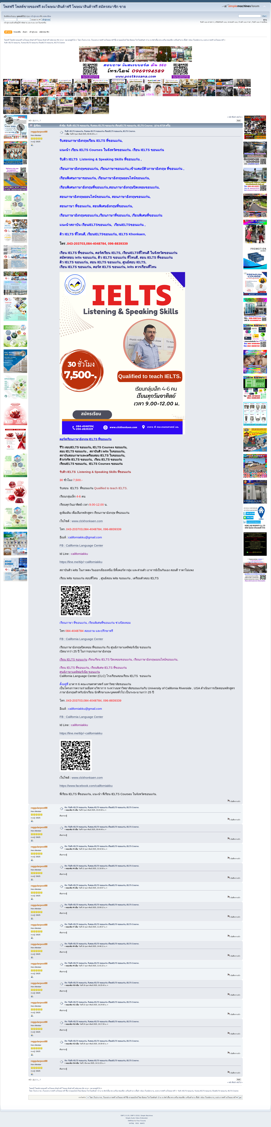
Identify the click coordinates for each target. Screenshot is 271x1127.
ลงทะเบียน (47, 16)
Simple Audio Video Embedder (137, 1118)
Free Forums (141, 1121)
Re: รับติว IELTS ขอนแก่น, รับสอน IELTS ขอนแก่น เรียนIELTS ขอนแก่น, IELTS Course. (102, 807)
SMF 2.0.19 (125, 1115)
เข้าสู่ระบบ (35, 16)
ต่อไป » (239, 117)
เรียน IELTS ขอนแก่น (73, 659)
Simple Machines (147, 1115)
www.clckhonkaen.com (87, 521)
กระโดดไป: (82, 1097)
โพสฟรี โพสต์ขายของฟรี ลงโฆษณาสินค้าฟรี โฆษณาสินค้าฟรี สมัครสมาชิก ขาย (64, 7)
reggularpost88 (39, 131)
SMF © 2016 (135, 1115)
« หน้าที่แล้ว (231, 117)
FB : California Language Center (81, 545)
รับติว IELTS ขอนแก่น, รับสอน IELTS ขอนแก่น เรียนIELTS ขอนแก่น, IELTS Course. (100, 131)
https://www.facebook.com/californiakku (86, 785)
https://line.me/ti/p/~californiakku (81, 562)
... (39, 121)
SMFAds (131, 1121)
